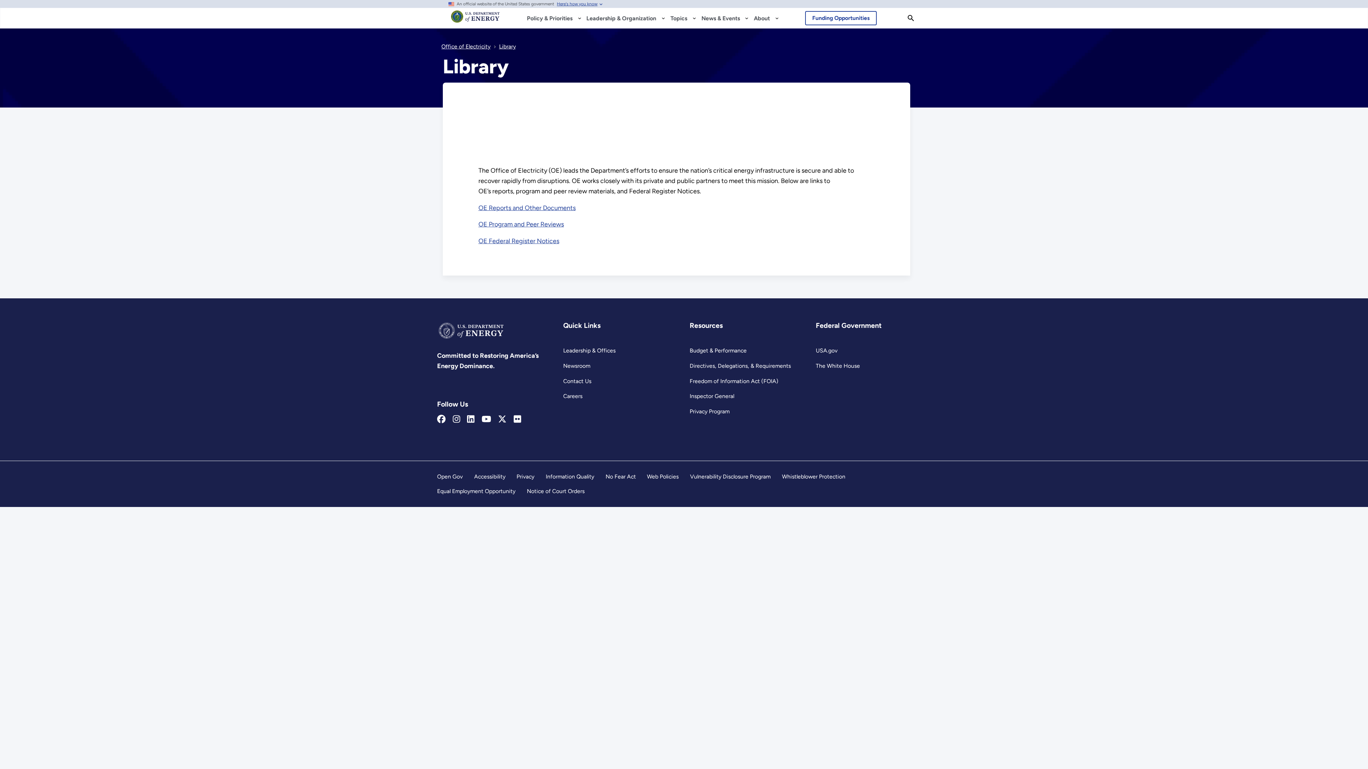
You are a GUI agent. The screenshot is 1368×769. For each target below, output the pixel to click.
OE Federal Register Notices (518, 241)
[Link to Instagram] (456, 419)
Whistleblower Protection (813, 476)
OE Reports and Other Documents (527, 208)
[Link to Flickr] (517, 419)
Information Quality (570, 476)
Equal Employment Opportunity (476, 491)
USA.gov (827, 350)
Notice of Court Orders (556, 491)
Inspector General (712, 396)
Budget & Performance (718, 350)
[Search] (911, 18)
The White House (838, 365)
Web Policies (663, 476)
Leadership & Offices (589, 350)
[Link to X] (502, 419)
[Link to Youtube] (486, 419)
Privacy (525, 476)
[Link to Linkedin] (471, 419)
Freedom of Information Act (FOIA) (734, 381)
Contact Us (577, 381)
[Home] (475, 20)
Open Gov (450, 476)
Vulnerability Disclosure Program (730, 476)
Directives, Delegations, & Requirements (740, 365)
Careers (572, 396)
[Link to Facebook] (441, 419)
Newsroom (576, 365)
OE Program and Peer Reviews (521, 224)
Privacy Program (710, 411)
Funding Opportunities (841, 18)
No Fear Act (621, 476)
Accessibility (490, 476)
